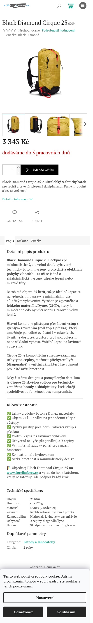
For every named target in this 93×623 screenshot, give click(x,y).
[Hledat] (59, 5)
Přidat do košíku (42, 170)
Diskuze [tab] (22, 241)
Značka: (22, 35)
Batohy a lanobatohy (39, 542)
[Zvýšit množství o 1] (18, 167)
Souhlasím (66, 611)
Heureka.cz (52, 567)
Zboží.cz (36, 567)
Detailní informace (15, 199)
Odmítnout (23, 611)
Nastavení (44, 597)
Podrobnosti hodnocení (58, 30)
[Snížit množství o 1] (18, 172)
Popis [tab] (10, 241)
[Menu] (82, 5)
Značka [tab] (36, 241)
